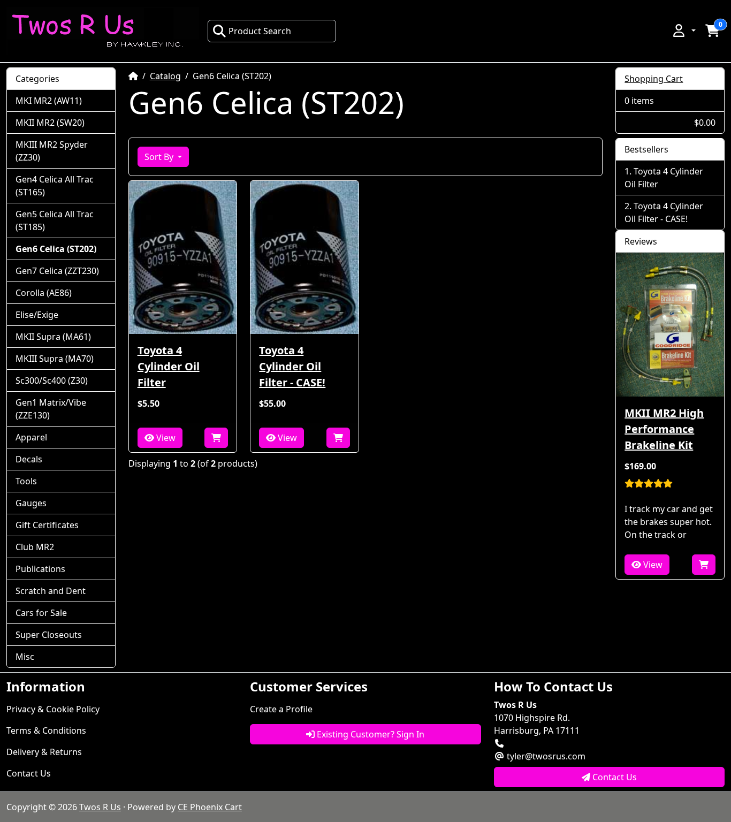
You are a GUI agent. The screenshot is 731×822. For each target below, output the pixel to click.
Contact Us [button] (613, 777)
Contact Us (28, 773)
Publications (40, 569)
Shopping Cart (654, 79)
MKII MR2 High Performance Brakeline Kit (664, 429)
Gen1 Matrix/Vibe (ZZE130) (51, 409)
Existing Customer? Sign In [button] (369, 734)
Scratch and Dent (51, 591)
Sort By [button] (160, 157)
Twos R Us (100, 807)
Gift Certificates (47, 525)
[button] (683, 30)
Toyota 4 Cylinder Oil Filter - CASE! (292, 366)
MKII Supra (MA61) (53, 336)
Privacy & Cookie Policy (53, 709)
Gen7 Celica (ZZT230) (57, 271)
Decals (29, 459)
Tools (26, 481)
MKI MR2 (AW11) (49, 100)
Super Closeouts (49, 635)
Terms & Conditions (46, 730)
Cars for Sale (41, 613)
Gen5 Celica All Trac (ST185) (55, 220)
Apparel (31, 437)
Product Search (260, 31)
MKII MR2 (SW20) (50, 122)
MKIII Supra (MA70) (55, 358)
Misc (25, 657)
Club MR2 (35, 547)
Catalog (165, 76)
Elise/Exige (37, 315)
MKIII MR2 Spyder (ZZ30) (52, 151)
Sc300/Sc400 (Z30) (52, 380)
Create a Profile (281, 709)
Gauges (31, 503)
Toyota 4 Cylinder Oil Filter (169, 366)
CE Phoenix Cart (210, 807)
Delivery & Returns (44, 752)
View (165, 438)
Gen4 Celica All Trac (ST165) (55, 185)
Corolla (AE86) (44, 293)
